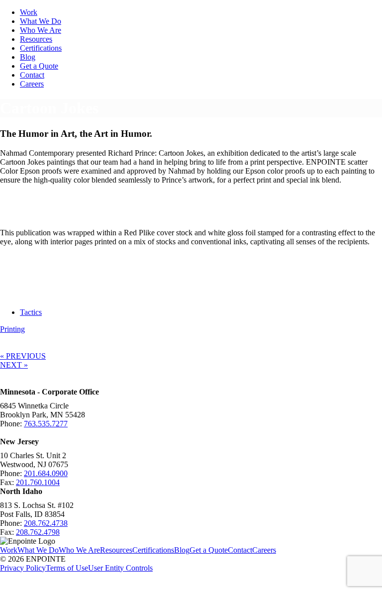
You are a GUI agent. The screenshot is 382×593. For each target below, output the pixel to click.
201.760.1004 (38, 482)
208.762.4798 (38, 532)
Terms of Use (67, 568)
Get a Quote (39, 66)
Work (28, 12)
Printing (12, 329)
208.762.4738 (46, 523)
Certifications (41, 48)
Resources (36, 39)
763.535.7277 (46, 423)
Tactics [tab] (31, 312)
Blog (27, 57)
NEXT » (14, 365)
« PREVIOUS (23, 356)
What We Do (40, 21)
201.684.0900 (46, 473)
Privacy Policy (23, 568)
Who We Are (40, 30)
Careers (32, 84)
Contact (32, 75)
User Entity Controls (120, 568)
